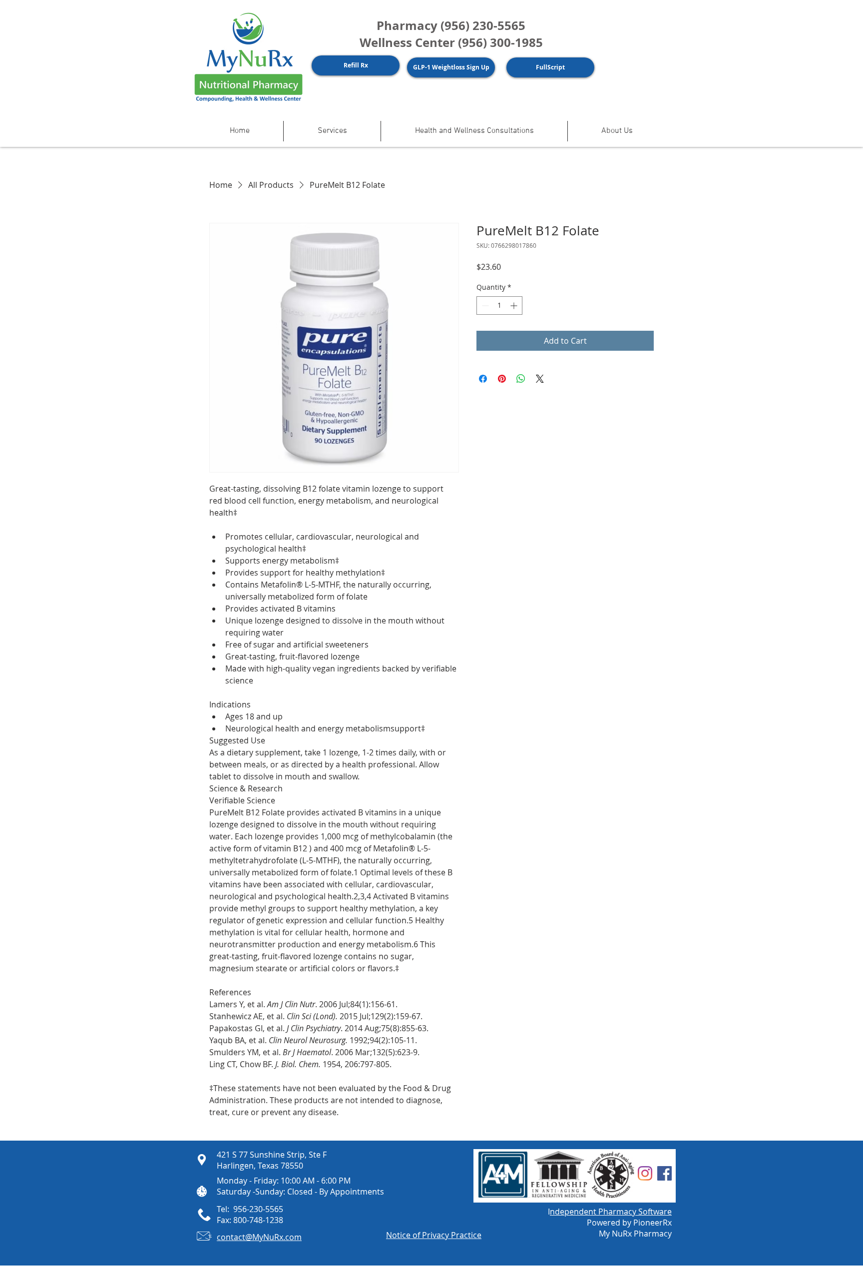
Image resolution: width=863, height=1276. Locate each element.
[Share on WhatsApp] (521, 379)
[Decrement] (484, 305)
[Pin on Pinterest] (502, 379)
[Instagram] (645, 1173)
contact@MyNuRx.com (259, 1237)
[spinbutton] (499, 305)
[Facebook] (664, 1173)
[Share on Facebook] (483, 379)
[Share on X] (540, 379)
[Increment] (514, 305)
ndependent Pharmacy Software (611, 1211)
